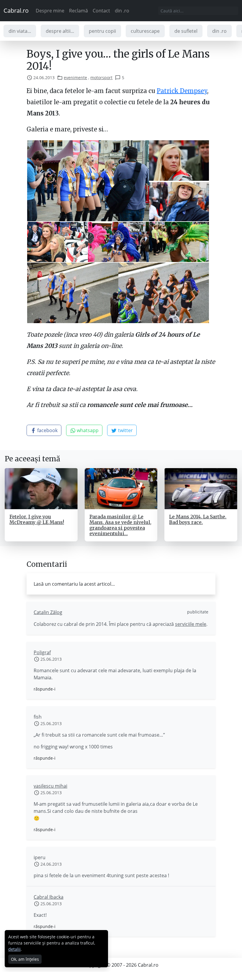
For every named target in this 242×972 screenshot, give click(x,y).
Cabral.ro (16, 10)
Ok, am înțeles (25, 959)
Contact (101, 10)
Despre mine (50, 10)
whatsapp (87, 430)
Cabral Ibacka (48, 897)
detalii (14, 949)
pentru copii (102, 31)
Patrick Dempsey (182, 91)
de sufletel (185, 31)
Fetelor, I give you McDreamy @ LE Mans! (36, 519)
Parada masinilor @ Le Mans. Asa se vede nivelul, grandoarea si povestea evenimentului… (120, 525)
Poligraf (42, 652)
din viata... (20, 31)
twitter (125, 430)
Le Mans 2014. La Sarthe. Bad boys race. (197, 519)
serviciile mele (190, 624)
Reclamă (78, 10)
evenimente (75, 77)
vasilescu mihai (50, 786)
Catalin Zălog (48, 612)
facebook (47, 430)
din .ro (122, 10)
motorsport (101, 77)
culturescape (145, 31)
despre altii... (60, 31)
